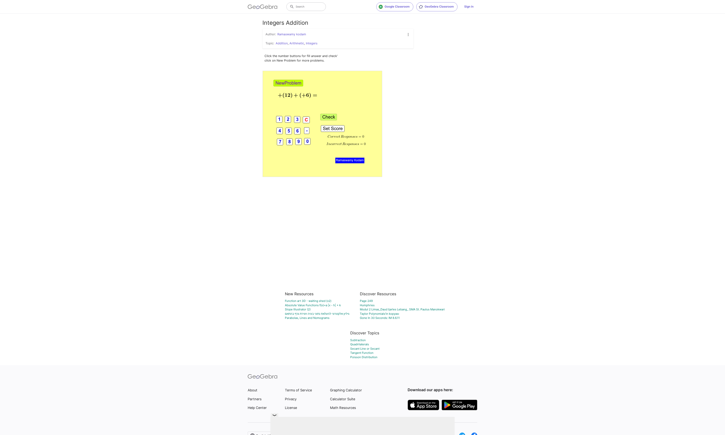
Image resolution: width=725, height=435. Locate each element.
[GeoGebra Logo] (262, 7)
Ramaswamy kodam (291, 34)
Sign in (469, 6)
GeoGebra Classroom (439, 6)
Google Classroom (397, 6)
